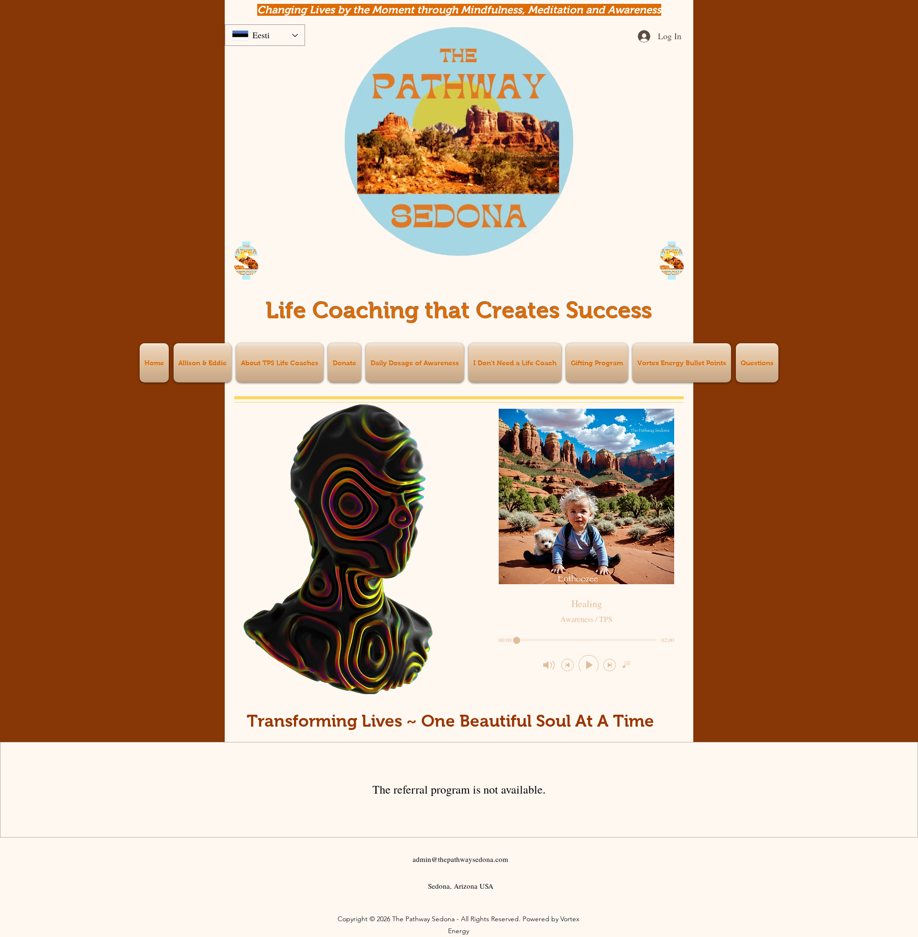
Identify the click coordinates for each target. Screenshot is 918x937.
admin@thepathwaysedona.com (460, 859)
